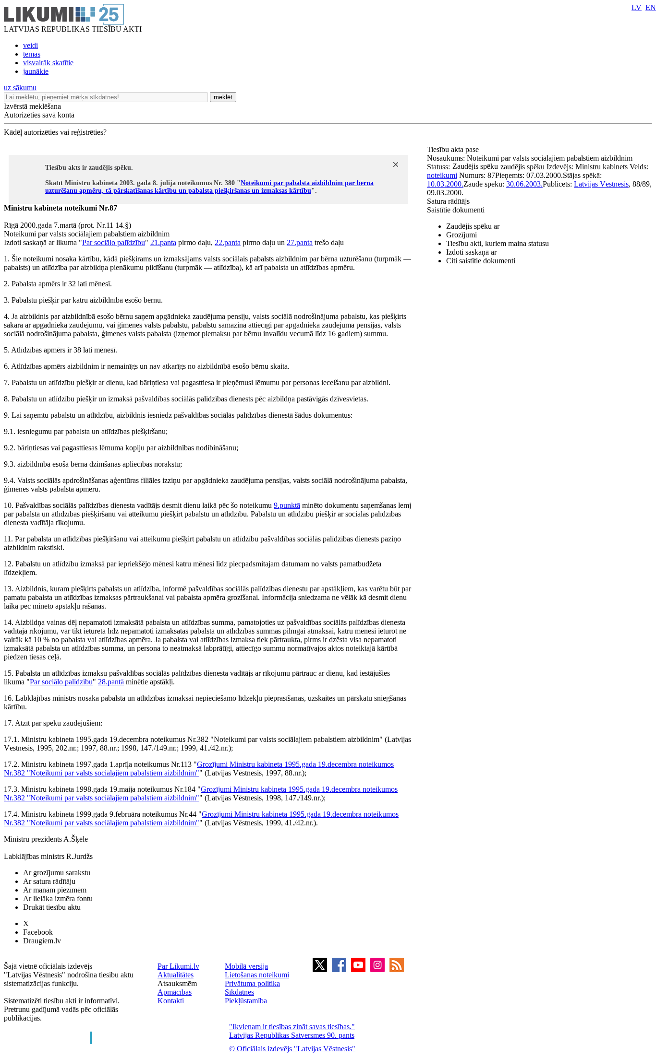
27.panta (300, 242)
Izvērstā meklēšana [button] (32, 106)
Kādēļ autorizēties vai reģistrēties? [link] (55, 132)
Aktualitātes (176, 975)
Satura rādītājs (448, 201)
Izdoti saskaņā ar (471, 252)
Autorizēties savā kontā (39, 115)
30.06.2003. (524, 184)
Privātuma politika (252, 983)
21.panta (163, 242)
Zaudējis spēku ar (472, 226)
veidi (30, 45)
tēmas (31, 54)
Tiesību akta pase (454, 149)
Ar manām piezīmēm (54, 890)
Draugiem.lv (42, 941)
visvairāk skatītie (48, 63)
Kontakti (171, 1001)
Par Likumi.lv (178, 966)
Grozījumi (461, 235)
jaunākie (36, 71)
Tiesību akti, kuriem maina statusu (497, 243)
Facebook (38, 932)
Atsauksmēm (177, 983)
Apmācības (175, 992)
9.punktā (287, 505)
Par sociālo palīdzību (113, 242)
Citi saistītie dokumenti (480, 261)
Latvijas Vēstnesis (601, 184)
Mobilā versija (246, 966)
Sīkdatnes (239, 992)
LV (637, 7)
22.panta (228, 242)
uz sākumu (20, 87)
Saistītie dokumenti (456, 210)
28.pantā (111, 682)
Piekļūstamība (246, 1001)
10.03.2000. (445, 184)
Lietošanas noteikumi (257, 975)
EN (650, 7)
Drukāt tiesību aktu (52, 907)
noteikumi (442, 175)
